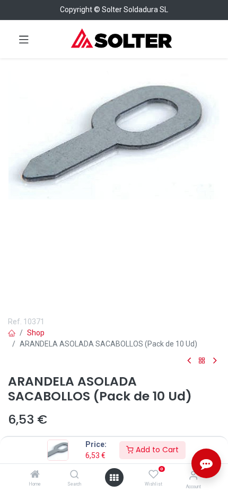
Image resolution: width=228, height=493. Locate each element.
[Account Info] (193, 475)
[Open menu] (114, 477)
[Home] (35, 475)
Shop (36, 332)
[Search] (74, 475)
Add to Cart (156, 449)
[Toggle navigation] (23, 39)
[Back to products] (202, 361)
